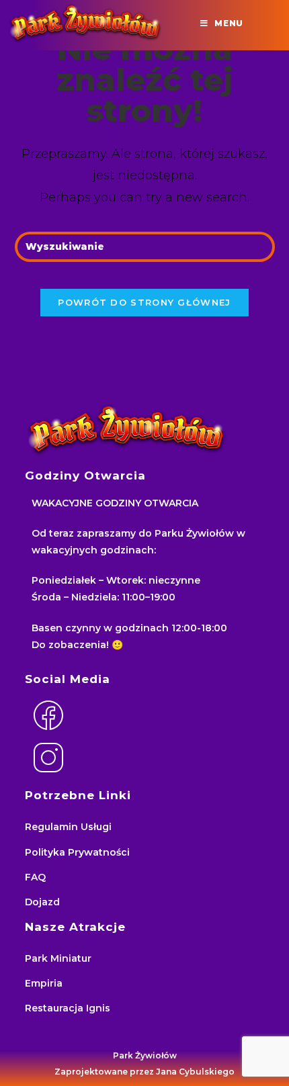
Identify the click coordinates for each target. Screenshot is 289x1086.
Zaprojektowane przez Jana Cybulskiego (144, 1072)
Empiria (44, 983)
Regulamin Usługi (68, 827)
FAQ (35, 877)
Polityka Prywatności (77, 852)
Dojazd (42, 902)
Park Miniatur (58, 958)
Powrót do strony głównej (144, 302)
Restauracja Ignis (67, 1008)
